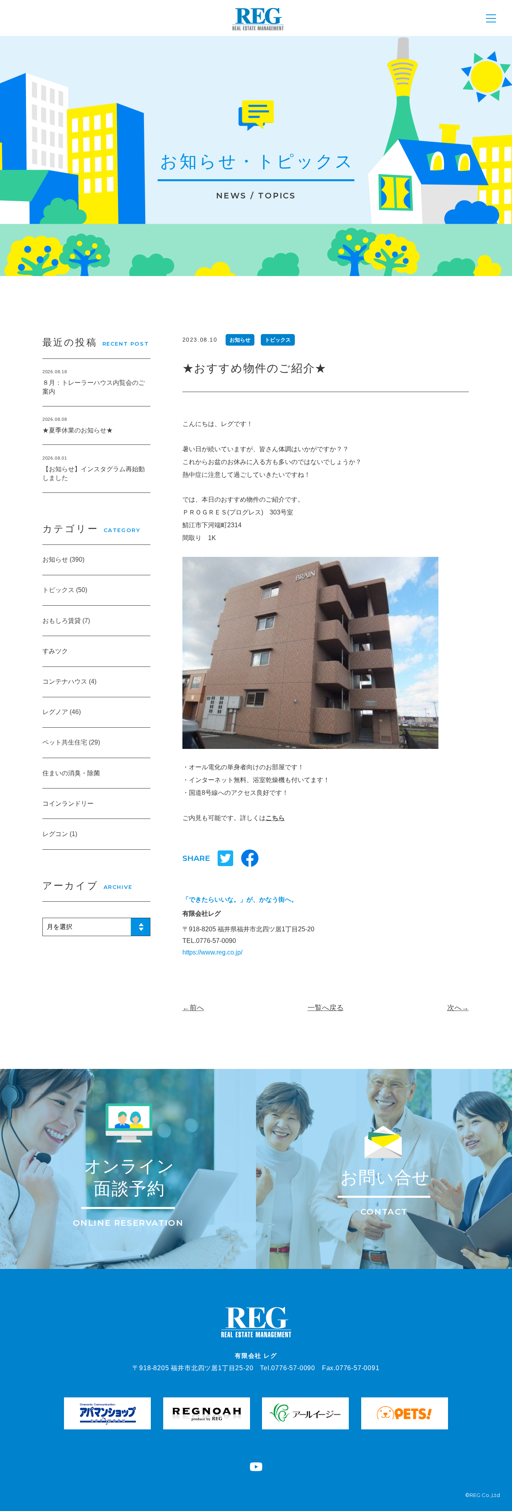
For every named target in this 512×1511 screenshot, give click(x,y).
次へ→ (458, 1008)
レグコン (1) (59, 834)
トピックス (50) (64, 589)
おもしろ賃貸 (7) (66, 620)
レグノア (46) (61, 711)
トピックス (278, 340)
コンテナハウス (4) (69, 681)
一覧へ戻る (326, 1008)
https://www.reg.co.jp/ (212, 952)
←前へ (193, 1008)
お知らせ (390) (63, 559)
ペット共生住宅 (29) (71, 742)
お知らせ (240, 340)
